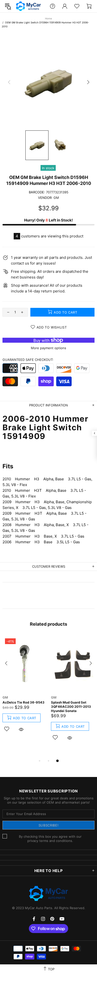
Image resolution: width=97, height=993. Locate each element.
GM (56, 198)
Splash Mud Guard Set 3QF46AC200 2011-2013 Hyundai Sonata (71, 706)
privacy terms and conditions (49, 841)
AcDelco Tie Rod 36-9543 (23, 702)
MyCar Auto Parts (28, 6)
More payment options (48, 348)
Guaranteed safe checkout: (27, 360)
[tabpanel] (24, 689)
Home (48, 18)
